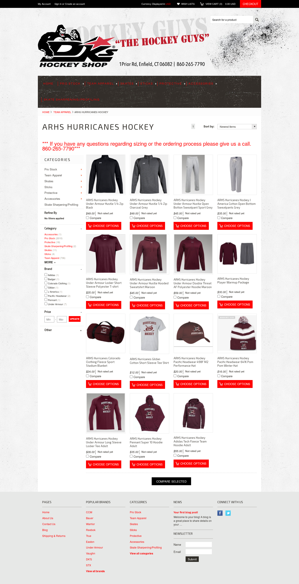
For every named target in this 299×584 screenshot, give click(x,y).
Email (177, 552)
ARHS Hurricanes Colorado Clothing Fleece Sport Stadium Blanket (103, 361)
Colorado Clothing (58, 283)
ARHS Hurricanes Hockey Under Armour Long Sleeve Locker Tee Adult (103, 442)
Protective (171, 83)
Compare (95, 218)
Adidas (53, 275)
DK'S (89, 559)
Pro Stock (70, 83)
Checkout (250, 4)
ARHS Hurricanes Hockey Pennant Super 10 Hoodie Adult (146, 442)
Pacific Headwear (58, 295)
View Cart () (221, 3)
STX (88, 565)
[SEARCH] (257, 20)
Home (45, 112)
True (88, 536)
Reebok (90, 530)
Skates (127, 83)
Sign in (58, 3)
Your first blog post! (186, 512)
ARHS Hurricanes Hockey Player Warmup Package (233, 280)
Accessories (200, 83)
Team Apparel (100, 83)
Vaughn (90, 553)
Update (74, 318)
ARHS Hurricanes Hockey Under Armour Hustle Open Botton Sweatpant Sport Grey (193, 203)
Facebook (220, 513)
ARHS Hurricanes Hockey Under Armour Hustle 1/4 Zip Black (104, 203)
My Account (44, 3)
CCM (89, 512)
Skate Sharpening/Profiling (72, 99)
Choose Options (106, 226)
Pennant (53, 300)
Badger (53, 279)
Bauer (89, 518)
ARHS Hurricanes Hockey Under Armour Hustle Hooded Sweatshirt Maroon (149, 283)
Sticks (146, 83)
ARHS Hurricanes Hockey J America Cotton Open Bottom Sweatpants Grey (236, 203)
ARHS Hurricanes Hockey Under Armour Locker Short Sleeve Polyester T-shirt (103, 282)
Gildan (52, 287)
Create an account (75, 3)
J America (54, 291)
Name (177, 544)
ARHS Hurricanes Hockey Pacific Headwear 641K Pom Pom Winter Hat (235, 361)
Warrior (90, 524)
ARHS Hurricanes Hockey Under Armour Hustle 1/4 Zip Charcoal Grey (148, 203)
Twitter (228, 513)
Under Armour (57, 304)
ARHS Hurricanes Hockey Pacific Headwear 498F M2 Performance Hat (191, 361)
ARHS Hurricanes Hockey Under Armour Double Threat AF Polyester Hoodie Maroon (193, 283)
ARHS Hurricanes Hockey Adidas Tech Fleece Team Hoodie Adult (190, 441)
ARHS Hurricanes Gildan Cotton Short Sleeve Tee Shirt (149, 361)
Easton (90, 541)
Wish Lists (188, 3)
